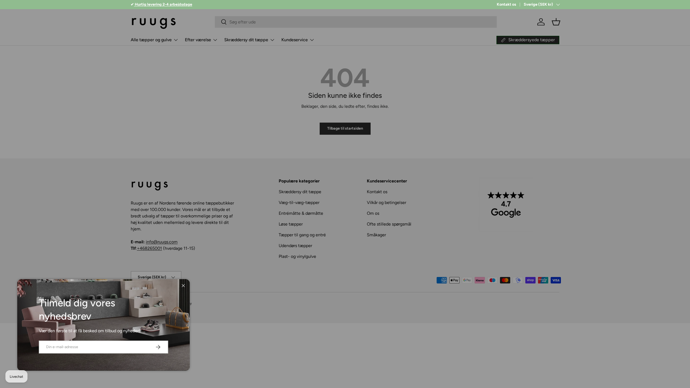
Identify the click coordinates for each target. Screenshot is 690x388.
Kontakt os (506, 4)
